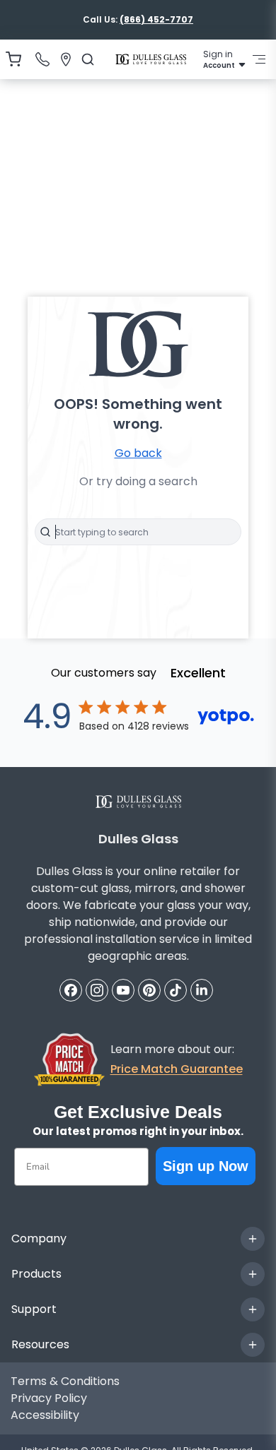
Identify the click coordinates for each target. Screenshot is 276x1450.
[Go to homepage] (138, 801)
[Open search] (88, 59)
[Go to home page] (150, 59)
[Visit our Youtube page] (123, 990)
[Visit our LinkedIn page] (201, 990)
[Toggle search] (45, 531)
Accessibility (45, 1415)
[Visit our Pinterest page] (149, 990)
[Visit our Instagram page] (97, 990)
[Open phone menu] (42, 59)
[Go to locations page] (66, 59)
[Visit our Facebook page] (70, 990)
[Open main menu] (259, 59)
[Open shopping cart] (13, 59)
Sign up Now (205, 1166)
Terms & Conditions (65, 1381)
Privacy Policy (49, 1398)
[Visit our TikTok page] (175, 990)
